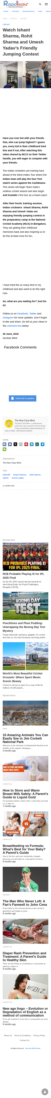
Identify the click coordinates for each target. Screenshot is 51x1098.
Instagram (8, 317)
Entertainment (29, 11)
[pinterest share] (26, 444)
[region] (25, 113)
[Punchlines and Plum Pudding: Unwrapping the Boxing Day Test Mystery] (25, 606)
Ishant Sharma (19, 475)
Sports (13, 18)
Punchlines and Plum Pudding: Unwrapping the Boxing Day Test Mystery (24, 627)
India (40, 11)
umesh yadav (18, 478)
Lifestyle (15, 11)
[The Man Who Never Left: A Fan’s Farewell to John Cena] (25, 879)
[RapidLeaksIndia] (16, 4)
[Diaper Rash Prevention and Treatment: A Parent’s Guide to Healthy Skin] (25, 931)
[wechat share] (4, 449)
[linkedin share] (31, 444)
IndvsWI (6, 475)
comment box (14, 325)
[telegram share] (42, 444)
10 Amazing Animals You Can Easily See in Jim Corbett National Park (25, 738)
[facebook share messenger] (10, 444)
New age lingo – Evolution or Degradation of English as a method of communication (25, 1012)
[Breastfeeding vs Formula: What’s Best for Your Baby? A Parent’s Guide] (25, 823)
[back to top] (44, 1091)
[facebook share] (4, 444)
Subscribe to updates (25, 398)
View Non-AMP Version (32, 1048)
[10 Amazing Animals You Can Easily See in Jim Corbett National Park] (25, 713)
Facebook (22, 313)
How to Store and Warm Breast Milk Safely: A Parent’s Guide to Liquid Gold (25, 793)
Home (5, 11)
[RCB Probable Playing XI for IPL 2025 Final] (25, 557)
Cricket (23, 18)
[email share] (21, 444)
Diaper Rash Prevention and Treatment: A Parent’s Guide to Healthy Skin (24, 956)
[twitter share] (15, 444)
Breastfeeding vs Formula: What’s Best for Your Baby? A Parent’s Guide (24, 849)
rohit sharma (35, 475)
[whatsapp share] (37, 444)
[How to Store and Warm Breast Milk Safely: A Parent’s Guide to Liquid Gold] (25, 768)
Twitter (32, 313)
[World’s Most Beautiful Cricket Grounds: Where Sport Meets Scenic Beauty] (25, 656)
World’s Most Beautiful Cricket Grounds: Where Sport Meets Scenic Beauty (22, 677)
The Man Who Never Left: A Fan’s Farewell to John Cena (25, 902)
